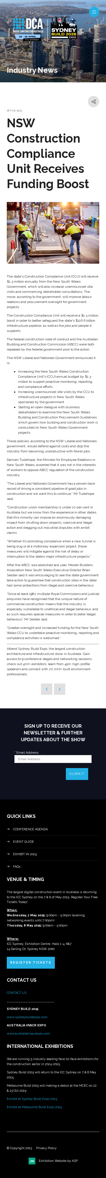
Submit (77, 774)
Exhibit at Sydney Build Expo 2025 (32, 1099)
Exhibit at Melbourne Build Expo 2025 (34, 1107)
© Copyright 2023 (19, 1148)
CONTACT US (17, 993)
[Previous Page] (46, 689)
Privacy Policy (46, 1148)
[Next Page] (59, 689)
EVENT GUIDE (23, 842)
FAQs (16, 867)
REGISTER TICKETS (30, 962)
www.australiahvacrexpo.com (28, 1033)
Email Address (26, 752)
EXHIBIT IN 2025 (25, 854)
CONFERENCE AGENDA (30, 829)
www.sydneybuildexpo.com (27, 1017)
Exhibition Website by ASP (58, 1161)
